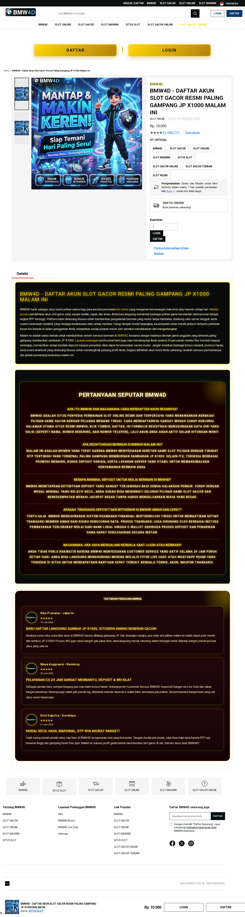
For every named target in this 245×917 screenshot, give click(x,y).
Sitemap (63, 833)
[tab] (22, 273)
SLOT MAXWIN (207, 3)
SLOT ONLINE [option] (201, 148)
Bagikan (159, 253)
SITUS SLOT (59, 790)
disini (169, 191)
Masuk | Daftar (133, 3)
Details (22, 273)
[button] (22, 94)
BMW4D (151, 3)
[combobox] (128, 13)
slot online (122, 309)
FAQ (60, 814)
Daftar (234, 13)
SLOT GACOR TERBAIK (127, 853)
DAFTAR (76, 50)
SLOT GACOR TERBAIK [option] (199, 166)
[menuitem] (43, 25)
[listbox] (188, 162)
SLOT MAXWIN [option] (161, 157)
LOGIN (169, 50)
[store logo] (20, 13)
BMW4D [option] (157, 148)
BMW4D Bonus (66, 820)
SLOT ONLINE (187, 3)
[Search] (195, 13)
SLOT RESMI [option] (160, 175)
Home (7, 70)
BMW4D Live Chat (68, 827)
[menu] (122, 25)
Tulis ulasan (192, 132)
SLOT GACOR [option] (178, 148)
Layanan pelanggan (87, 340)
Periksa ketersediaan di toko (171, 248)
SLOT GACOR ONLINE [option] (165, 166)
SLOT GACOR (168, 3)
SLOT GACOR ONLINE (205, 790)
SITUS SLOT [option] (185, 157)
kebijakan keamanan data (201, 827)
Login (217, 13)
